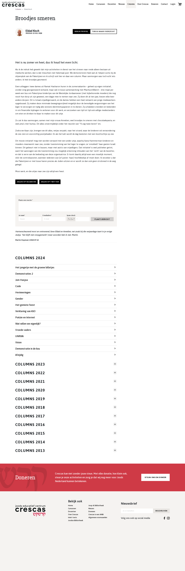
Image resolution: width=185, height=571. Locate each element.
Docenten (112, 4)
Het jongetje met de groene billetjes (34, 267)
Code (18, 286)
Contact (164, 4)
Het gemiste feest (25, 304)
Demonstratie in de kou (27, 348)
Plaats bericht (102, 219)
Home (91, 4)
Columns (131, 4)
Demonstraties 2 (24, 273)
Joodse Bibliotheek (75, 520)
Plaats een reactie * (26, 200)
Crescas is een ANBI (96, 514)
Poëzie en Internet (25, 317)
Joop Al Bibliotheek (96, 505)
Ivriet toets (72, 517)
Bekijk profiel (81, 31)
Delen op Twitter (50, 182)
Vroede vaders (23, 329)
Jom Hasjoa (21, 280)
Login (173, 4)
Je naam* (22, 215)
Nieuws (122, 4)
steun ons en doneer (155, 477)
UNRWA (19, 336)
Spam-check (71, 215)
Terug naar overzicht (103, 31)
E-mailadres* (47, 215)
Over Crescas (142, 4)
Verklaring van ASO (25, 311)
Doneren (154, 4)
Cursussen (100, 4)
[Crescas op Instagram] (168, 518)
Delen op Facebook (26, 182)
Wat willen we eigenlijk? (28, 323)
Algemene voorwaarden (97, 517)
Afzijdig (19, 354)
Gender (19, 298)
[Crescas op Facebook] (164, 518)
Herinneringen (22, 292)
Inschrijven (161, 511)
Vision (18, 342)
